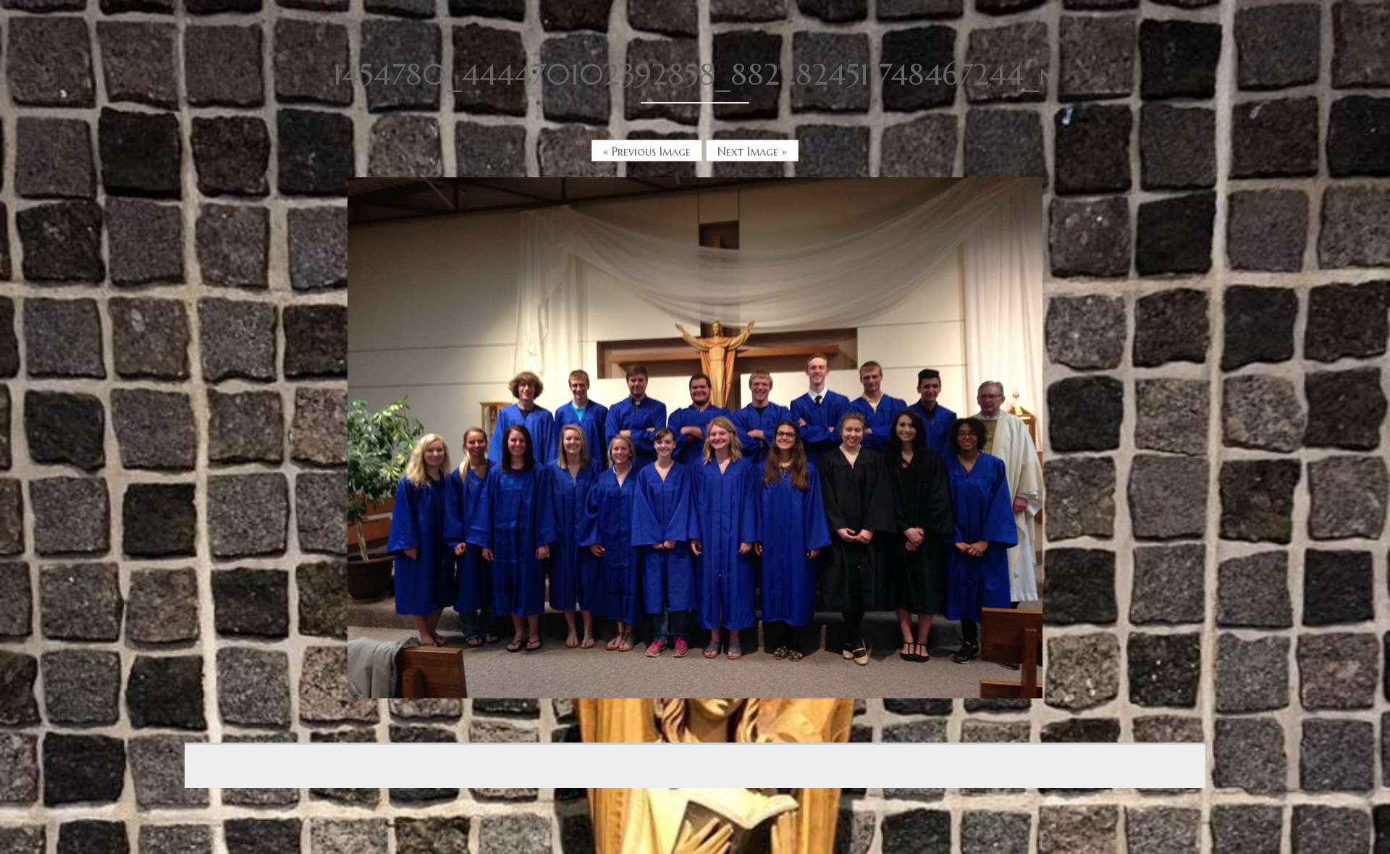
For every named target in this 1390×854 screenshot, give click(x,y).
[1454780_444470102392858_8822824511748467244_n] (695, 436)
